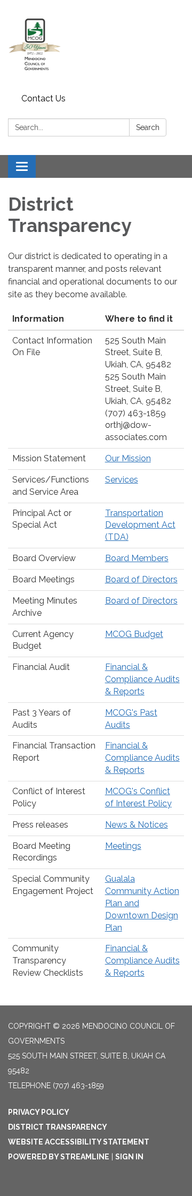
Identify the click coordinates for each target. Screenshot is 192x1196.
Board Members (137, 558)
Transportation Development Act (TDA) (140, 525)
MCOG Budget (134, 634)
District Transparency (57, 1127)
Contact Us (43, 98)
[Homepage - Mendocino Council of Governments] (96, 45)
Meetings (123, 846)
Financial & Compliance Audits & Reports (142, 679)
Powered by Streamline (58, 1156)
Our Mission (128, 458)
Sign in (129, 1156)
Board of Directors (141, 579)
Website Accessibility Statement (78, 1142)
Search (147, 127)
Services (121, 480)
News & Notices (136, 825)
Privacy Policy (38, 1112)
